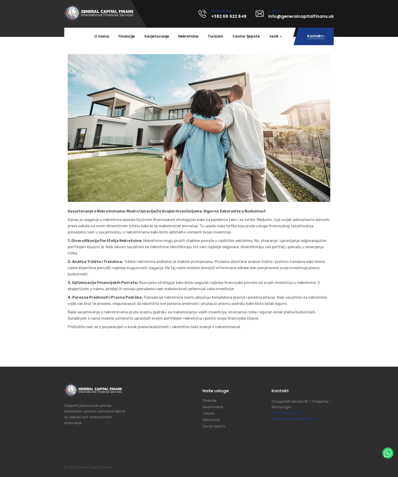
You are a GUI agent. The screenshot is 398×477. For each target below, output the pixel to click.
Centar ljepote (246, 36)
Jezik (274, 36)
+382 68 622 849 (285, 413)
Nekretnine (188, 36)
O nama (101, 36)
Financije (126, 36)
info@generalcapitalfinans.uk (294, 419)
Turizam (215, 36)
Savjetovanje (156, 36)
